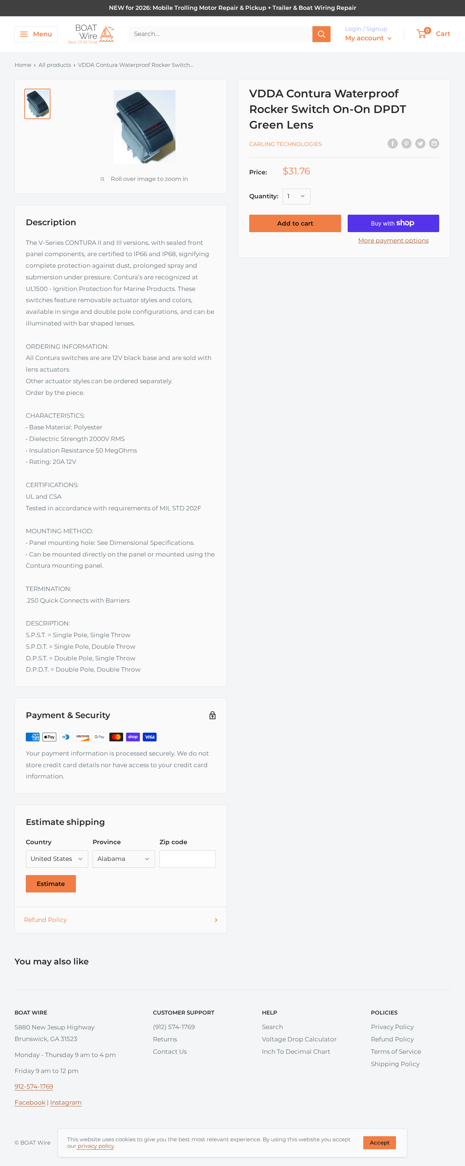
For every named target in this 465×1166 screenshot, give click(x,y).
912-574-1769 (34, 1086)
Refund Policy (45, 919)
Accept (379, 1142)
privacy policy (95, 1145)
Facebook (30, 1102)
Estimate (51, 883)
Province (107, 842)
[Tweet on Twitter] (420, 143)
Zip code (173, 842)
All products (55, 64)
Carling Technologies (285, 143)
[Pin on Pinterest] (406, 143)
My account (365, 38)
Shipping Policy (395, 1064)
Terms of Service (396, 1051)
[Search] (321, 34)
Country (39, 842)
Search (272, 1027)
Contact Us (170, 1051)
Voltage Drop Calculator (299, 1039)
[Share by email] (434, 143)
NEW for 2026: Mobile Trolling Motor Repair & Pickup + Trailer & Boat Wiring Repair (232, 7)
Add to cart (295, 223)
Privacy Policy (392, 1027)
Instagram (66, 1102)
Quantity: (263, 195)
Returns (165, 1039)
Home (23, 64)
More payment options (393, 240)
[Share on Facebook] (393, 143)
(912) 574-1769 (174, 1027)
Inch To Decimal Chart (296, 1051)
